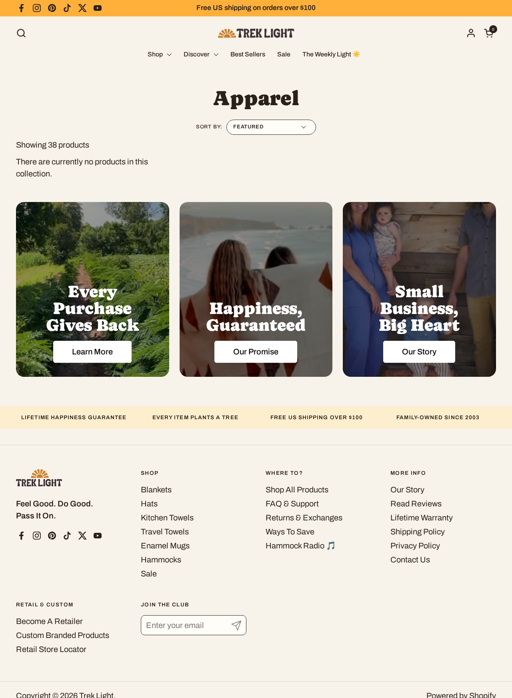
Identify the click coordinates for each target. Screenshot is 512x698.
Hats (149, 503)
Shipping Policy (417, 531)
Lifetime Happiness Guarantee (73, 417)
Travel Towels (165, 531)
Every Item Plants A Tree (195, 417)
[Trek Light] (256, 33)
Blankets (156, 489)
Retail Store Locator (51, 649)
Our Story (407, 489)
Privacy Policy (415, 545)
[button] (21, 33)
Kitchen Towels (167, 517)
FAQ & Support (292, 503)
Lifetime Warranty (421, 517)
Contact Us (410, 559)
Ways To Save (290, 531)
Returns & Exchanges (304, 517)
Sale (149, 573)
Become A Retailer (49, 621)
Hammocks (161, 559)
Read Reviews (416, 503)
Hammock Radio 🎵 (301, 545)
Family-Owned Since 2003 (438, 417)
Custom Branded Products (62, 635)
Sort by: (209, 127)
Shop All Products (297, 489)
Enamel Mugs (165, 545)
